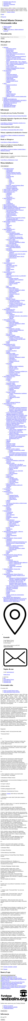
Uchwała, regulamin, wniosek (10, 966)
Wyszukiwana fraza (5, 37)
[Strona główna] (14, 14)
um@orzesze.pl (10, 672)
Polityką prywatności (10, 9)
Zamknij (9, 12)
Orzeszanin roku (7, 680)
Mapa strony (6, 5)
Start (4, 678)
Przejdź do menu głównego (9, 1)
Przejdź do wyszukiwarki (9, 4)
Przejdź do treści (7, 3)
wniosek (8, 793)
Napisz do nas (6, 674)
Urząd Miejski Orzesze (8, 679)
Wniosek (5, 969)
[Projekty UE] (3, 16)
